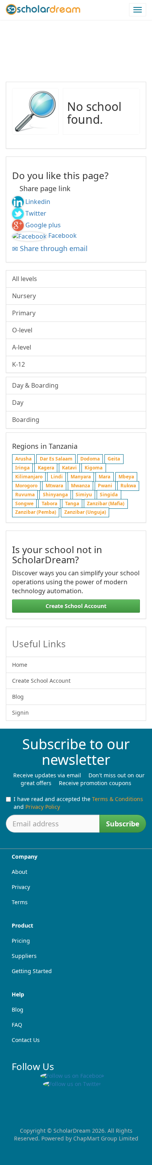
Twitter (35, 213)
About (19, 871)
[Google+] (18, 225)
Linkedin (37, 201)
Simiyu (84, 494)
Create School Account (76, 606)
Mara (104, 476)
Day (17, 402)
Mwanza (80, 485)
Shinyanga (55, 494)
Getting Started (32, 971)
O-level (22, 330)
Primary (23, 313)
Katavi (69, 468)
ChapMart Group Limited (105, 1138)
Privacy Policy (42, 806)
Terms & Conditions (117, 799)
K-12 (18, 364)
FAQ (17, 1024)
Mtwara (54, 485)
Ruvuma (25, 494)
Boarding (25, 419)
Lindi (57, 476)
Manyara (81, 476)
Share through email (53, 248)
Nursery (24, 296)
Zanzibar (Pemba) (35, 512)
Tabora (49, 503)
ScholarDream (71, 1130)
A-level (21, 347)
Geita (114, 459)
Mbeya (126, 476)
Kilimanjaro (28, 476)
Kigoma (94, 468)
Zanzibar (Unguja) (85, 512)
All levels (24, 278)
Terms (20, 902)
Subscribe (123, 823)
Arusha (23, 459)
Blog (18, 696)
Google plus (43, 225)
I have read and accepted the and (78, 802)
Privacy (21, 887)
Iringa (22, 468)
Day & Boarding (35, 385)
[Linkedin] (18, 201)
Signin (20, 712)
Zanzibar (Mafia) (105, 503)
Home (19, 664)
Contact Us (26, 1040)
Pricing (21, 940)
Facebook (62, 235)
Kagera (46, 468)
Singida (109, 494)
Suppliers (24, 955)
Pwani (105, 485)
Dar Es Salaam (56, 459)
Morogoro (26, 485)
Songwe (24, 503)
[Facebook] (29, 235)
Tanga (72, 503)
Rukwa (128, 485)
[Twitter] (18, 213)
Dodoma (90, 459)
